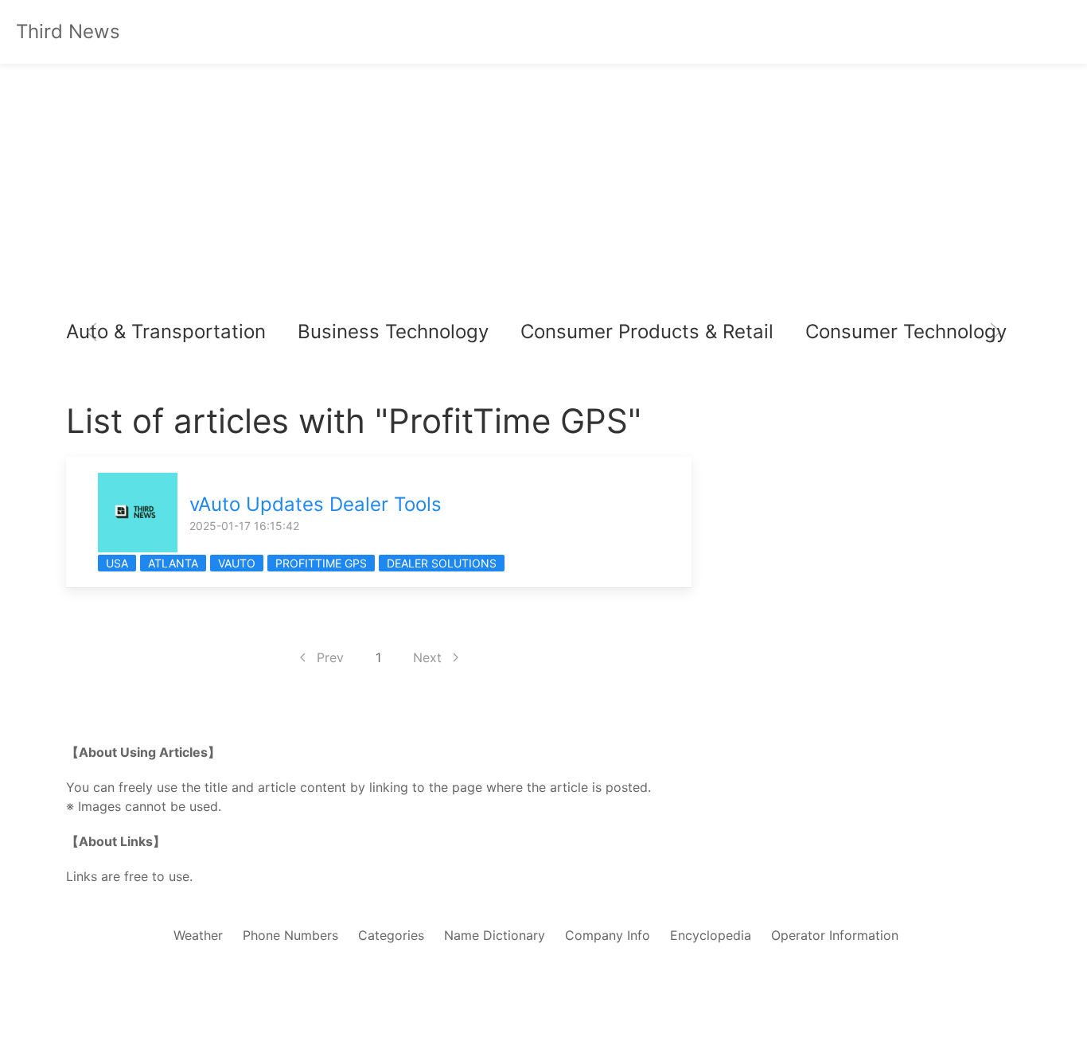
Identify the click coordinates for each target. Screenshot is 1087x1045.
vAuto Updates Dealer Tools (315, 504)
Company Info (607, 935)
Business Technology (393, 331)
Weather (198, 935)
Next (427, 657)
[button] (91, 331)
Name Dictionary (494, 935)
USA (117, 563)
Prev (330, 657)
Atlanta (173, 563)
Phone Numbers (290, 935)
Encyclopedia (710, 935)
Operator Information (834, 935)
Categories (391, 935)
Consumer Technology (906, 331)
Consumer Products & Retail (646, 331)
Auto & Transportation (166, 331)
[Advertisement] (543, 191)
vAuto (236, 563)
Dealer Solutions (442, 563)
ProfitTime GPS (321, 563)
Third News (68, 31)
